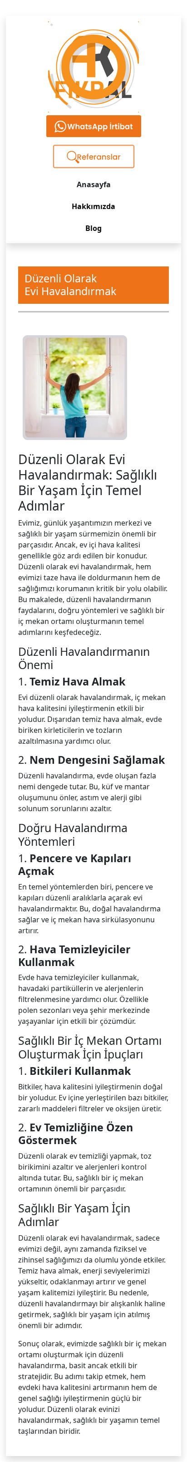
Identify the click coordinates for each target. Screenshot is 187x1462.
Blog (93, 228)
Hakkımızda (93, 206)
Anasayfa (94, 184)
